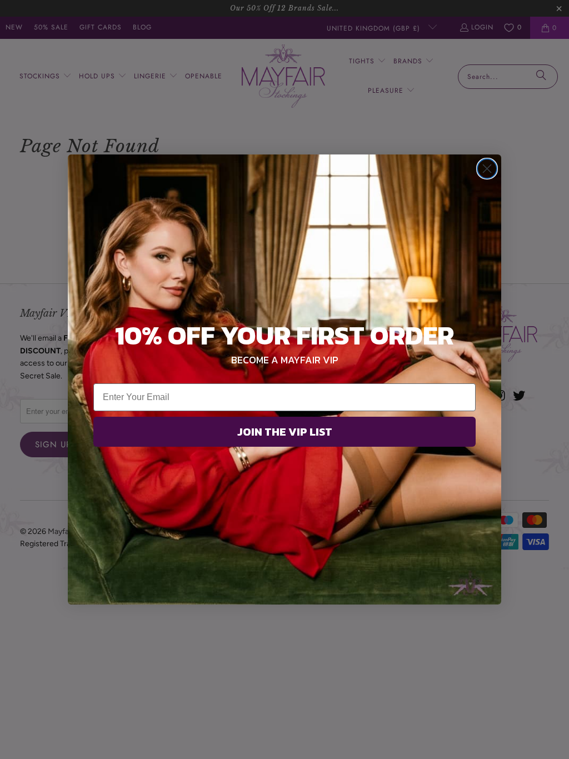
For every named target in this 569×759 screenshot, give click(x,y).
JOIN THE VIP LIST (284, 431)
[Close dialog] (487, 168)
